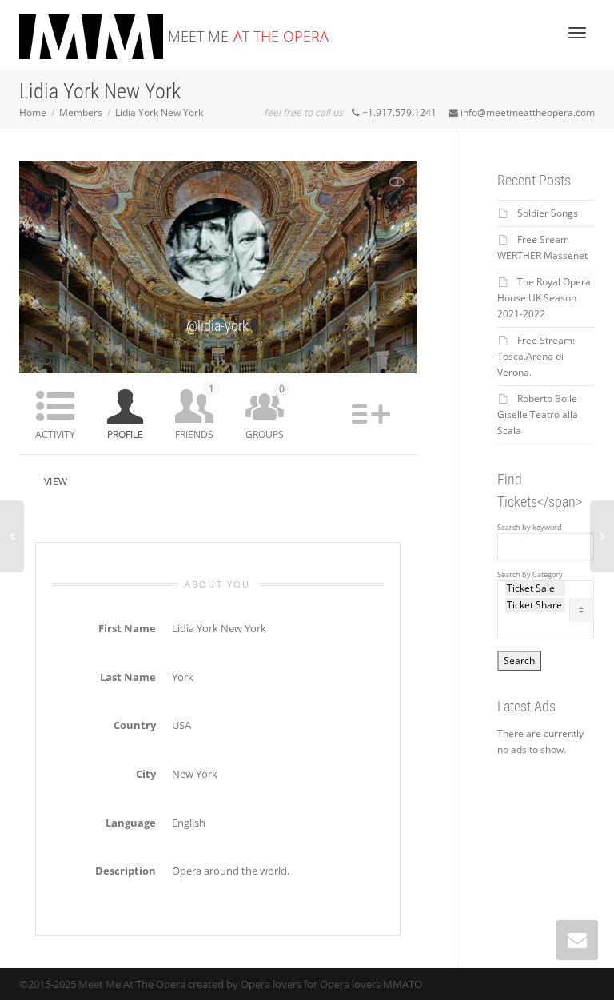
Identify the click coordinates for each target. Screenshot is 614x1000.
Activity (55, 434)
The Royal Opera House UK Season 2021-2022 (544, 298)
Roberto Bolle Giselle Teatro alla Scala (537, 414)
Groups (265, 411)
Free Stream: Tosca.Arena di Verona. (536, 356)
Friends (194, 411)
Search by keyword (529, 527)
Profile (125, 434)
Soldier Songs (547, 213)
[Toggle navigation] (577, 32)
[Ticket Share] (535, 605)
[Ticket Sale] (535, 588)
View (55, 481)
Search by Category (530, 575)
